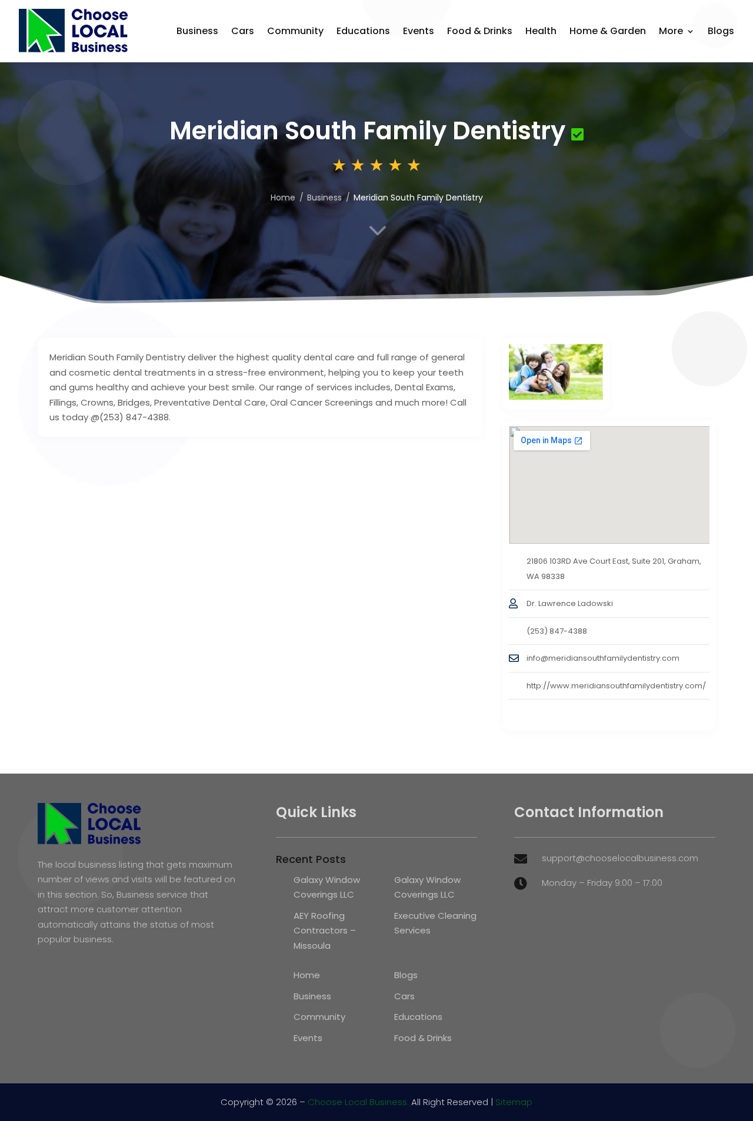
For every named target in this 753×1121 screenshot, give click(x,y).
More (671, 31)
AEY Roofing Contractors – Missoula (325, 930)
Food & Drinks (479, 31)
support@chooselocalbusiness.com (620, 858)
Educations (363, 31)
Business (197, 31)
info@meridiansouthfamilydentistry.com (603, 658)
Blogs (721, 31)
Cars (242, 31)
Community (295, 31)
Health (541, 31)
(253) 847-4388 (557, 631)
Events (418, 31)
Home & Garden (607, 31)
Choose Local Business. (358, 1102)
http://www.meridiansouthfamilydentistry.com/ (616, 685)
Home (307, 975)
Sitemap (513, 1102)
